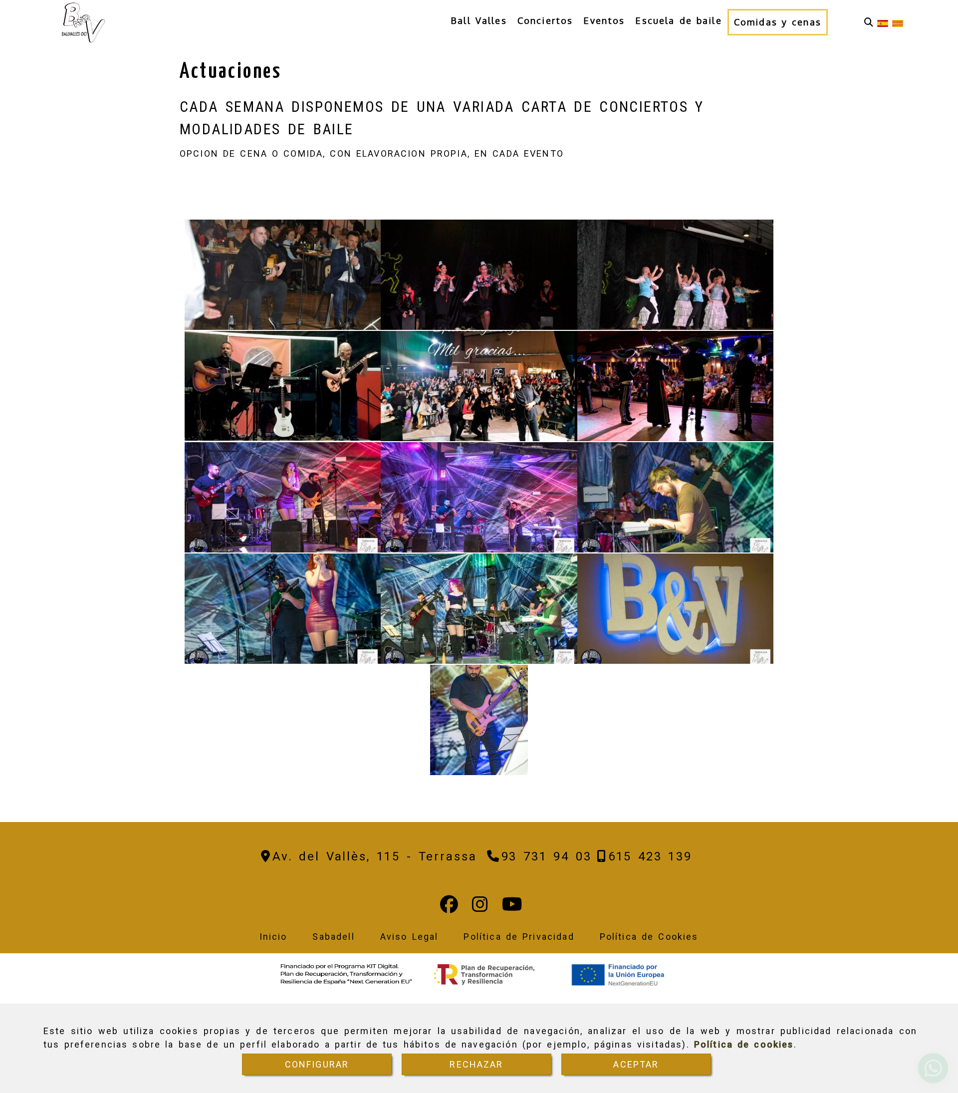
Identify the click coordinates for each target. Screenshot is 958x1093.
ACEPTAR (636, 1064)
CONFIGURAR (317, 1064)
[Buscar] (868, 22)
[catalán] (897, 22)
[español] (882, 22)
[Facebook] (449, 907)
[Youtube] (512, 907)
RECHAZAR (476, 1064)
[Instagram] (480, 907)
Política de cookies (744, 1044)
